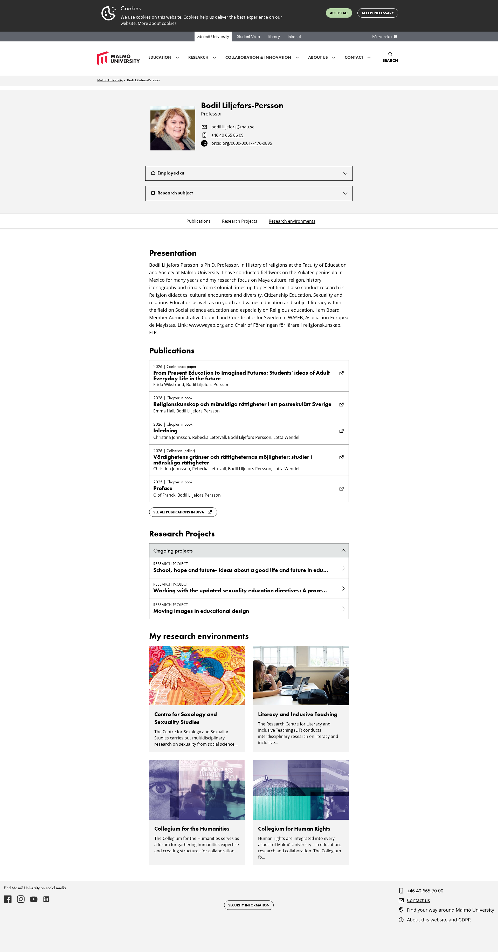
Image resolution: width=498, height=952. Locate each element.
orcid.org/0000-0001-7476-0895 (241, 143)
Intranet (294, 36)
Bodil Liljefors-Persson (143, 80)
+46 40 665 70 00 (425, 891)
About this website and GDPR (439, 920)
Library (274, 36)
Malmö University (213, 36)
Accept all (339, 13)
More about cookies (157, 23)
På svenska (382, 36)
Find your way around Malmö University (450, 910)
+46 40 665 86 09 (227, 135)
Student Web (248, 36)
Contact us (418, 900)
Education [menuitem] (159, 57)
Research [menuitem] (198, 57)
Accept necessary (378, 13)
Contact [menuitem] (354, 57)
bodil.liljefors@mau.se (232, 127)
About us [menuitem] (318, 57)
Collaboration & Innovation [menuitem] (258, 57)
